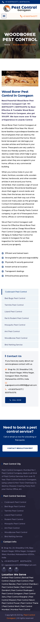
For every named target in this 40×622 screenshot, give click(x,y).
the (21, 138)
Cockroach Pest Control (16, 292)
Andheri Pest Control (11, 578)
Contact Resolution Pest (20, 448)
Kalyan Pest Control (19, 581)
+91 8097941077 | (12, 2)
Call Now (16, 400)
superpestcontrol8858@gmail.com (20, 565)
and (11, 138)
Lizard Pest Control (13, 312)
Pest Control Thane (29, 603)
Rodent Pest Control (13, 519)
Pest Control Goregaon (12, 594)
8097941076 (25, 2)
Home (7, 45)
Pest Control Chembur (27, 584)
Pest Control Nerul (25, 600)
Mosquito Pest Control (15, 325)
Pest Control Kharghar (17, 597)
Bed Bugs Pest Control (15, 298)
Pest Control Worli (11, 606)
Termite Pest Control (14, 305)
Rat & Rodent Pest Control (17, 318)
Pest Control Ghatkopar (22, 590)
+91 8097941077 (29, 16)
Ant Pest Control (12, 331)
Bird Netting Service (13, 345)
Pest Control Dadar (10, 587)
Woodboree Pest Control (16, 338)
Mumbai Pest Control (20, 609)
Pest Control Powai (10, 603)
